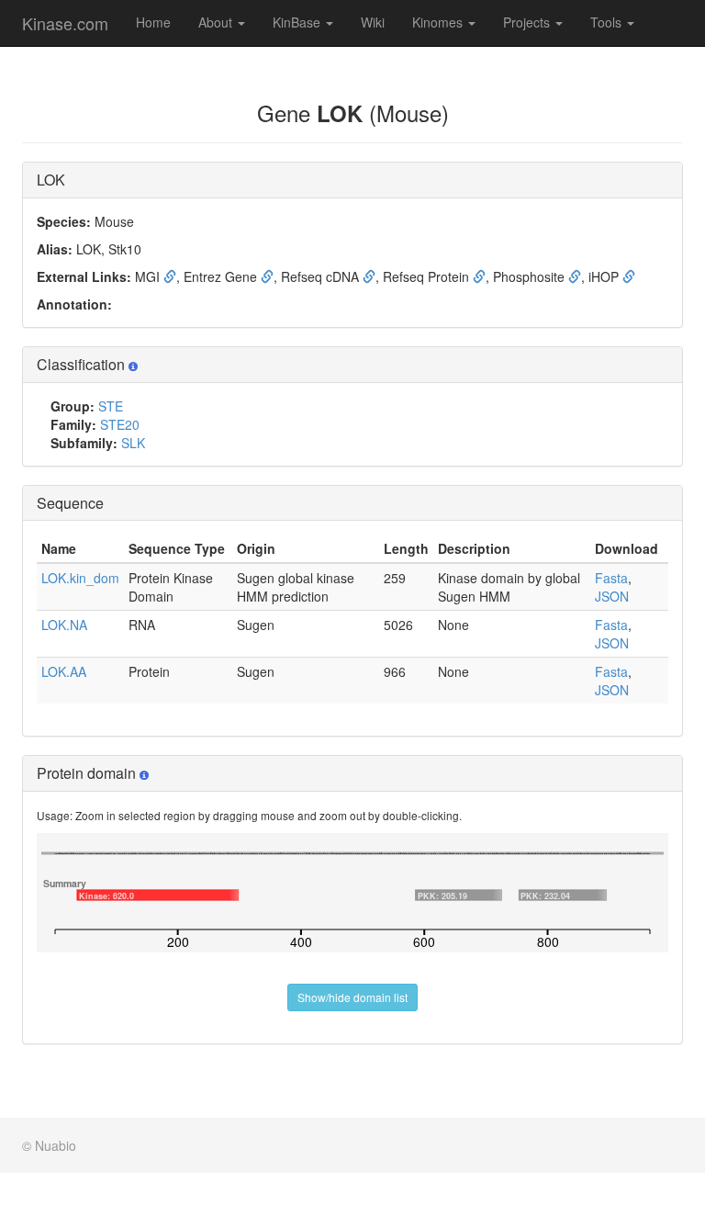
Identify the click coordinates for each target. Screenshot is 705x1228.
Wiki (373, 22)
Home (153, 22)
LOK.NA (64, 624)
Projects (528, 22)
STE (110, 406)
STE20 (120, 424)
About (217, 22)
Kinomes (439, 22)
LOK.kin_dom (80, 578)
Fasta (611, 578)
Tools (607, 22)
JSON (612, 596)
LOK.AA (63, 671)
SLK (133, 443)
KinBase (298, 22)
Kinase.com (65, 23)
